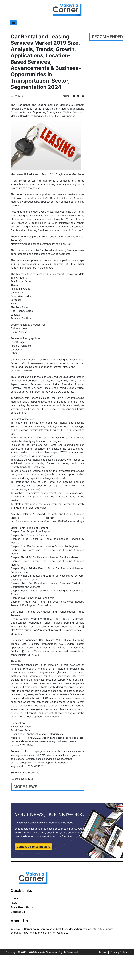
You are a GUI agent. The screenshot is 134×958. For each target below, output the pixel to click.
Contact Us (18, 911)
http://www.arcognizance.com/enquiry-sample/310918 (42, 243)
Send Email (24, 730)
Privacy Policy (119, 952)
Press (14, 902)
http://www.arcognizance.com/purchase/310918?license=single (47, 521)
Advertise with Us (22, 907)
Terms (102, 952)
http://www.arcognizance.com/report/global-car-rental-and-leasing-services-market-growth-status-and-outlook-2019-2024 (47, 367)
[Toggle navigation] (13, 22)
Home (14, 898)
